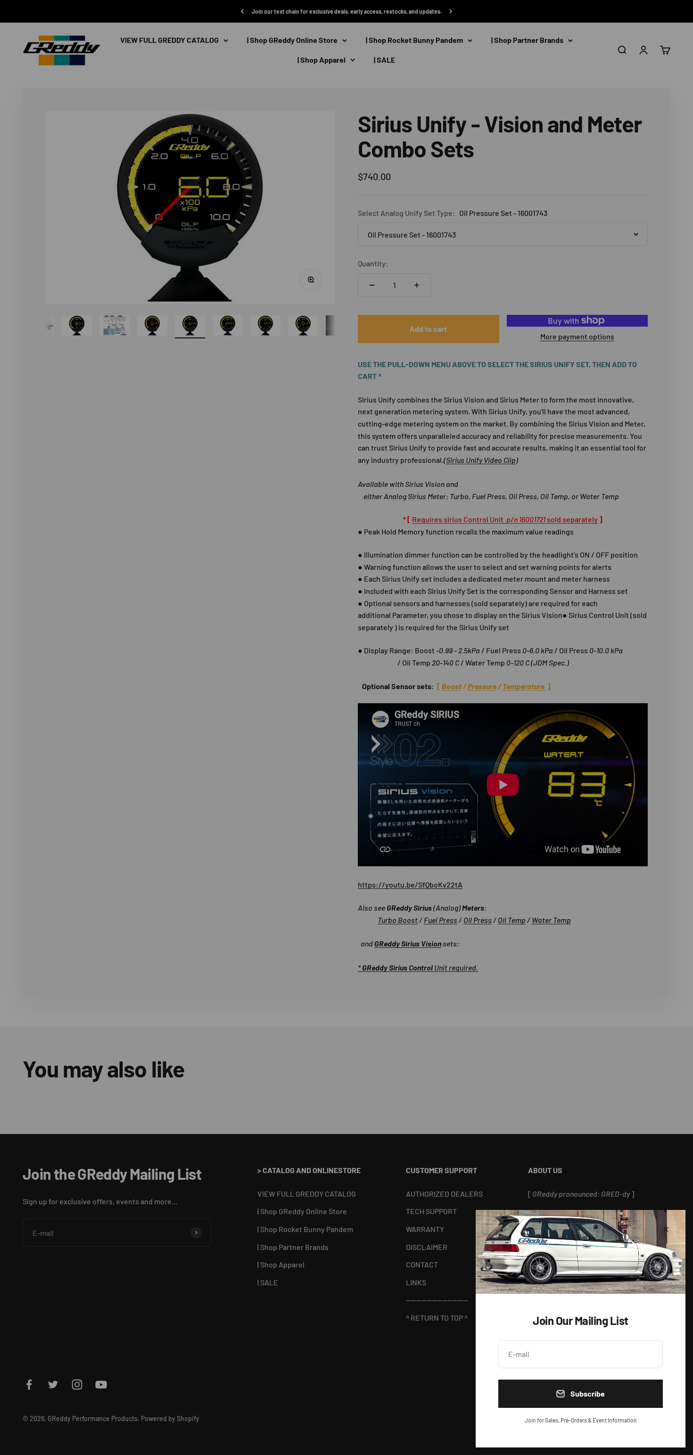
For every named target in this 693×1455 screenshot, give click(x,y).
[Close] (665, 1229)
